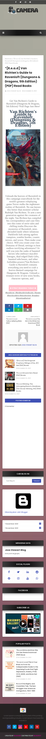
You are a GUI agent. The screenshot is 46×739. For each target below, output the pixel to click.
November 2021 (23, 528)
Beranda (8, 59)
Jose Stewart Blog (13, 91)
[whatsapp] (37, 578)
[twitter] (20, 2)
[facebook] (15, 2)
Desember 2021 (23, 524)
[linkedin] (28, 572)
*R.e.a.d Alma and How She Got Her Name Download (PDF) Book (27, 652)
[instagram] (25, 2)
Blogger (17, 736)
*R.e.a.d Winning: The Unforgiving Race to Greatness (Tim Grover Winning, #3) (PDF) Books (28, 387)
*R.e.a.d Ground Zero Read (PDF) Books (27, 374)
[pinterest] (30, 2)
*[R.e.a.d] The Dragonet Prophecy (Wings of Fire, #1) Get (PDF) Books (27, 363)
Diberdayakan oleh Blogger (16, 512)
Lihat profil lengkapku (12, 554)
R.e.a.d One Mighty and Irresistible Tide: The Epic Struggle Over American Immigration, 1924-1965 (26, 687)
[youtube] (28, 578)
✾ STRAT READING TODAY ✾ (23, 288)
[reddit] (37, 572)
